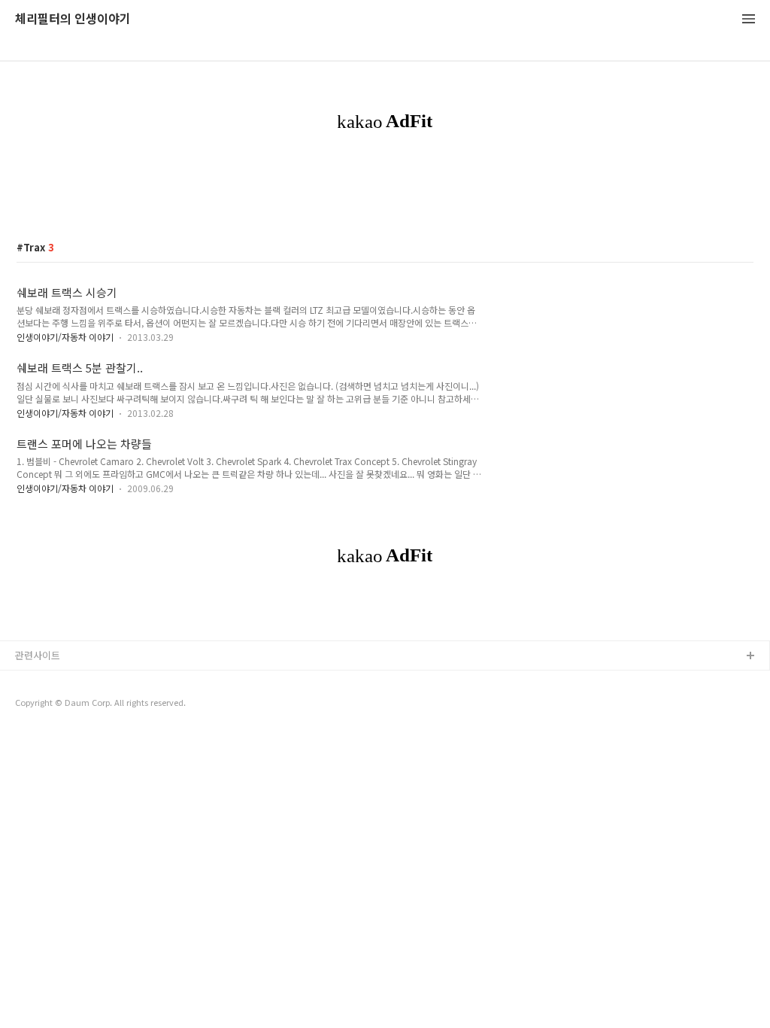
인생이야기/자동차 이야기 (65, 336)
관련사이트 (37, 655)
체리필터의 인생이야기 (73, 19)
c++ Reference (49, 681)
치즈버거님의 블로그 (58, 729)
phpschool (39, 705)
